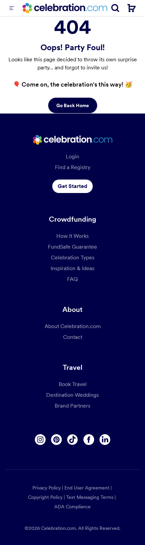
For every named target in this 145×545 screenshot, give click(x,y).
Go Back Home (72, 105)
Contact (72, 337)
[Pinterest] (56, 439)
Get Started (72, 186)
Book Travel (73, 384)
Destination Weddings (72, 395)
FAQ (72, 279)
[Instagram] (40, 439)
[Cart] (131, 8)
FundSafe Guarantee (72, 247)
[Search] (115, 8)
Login (72, 156)
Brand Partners (72, 406)
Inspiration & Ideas (72, 268)
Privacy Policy (46, 487)
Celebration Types (72, 257)
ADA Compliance (72, 506)
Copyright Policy (45, 497)
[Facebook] (88, 439)
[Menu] (11, 8)
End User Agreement (86, 487)
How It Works (72, 236)
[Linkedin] (104, 439)
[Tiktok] (72, 439)
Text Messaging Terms (89, 497)
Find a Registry (72, 167)
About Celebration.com (73, 326)
